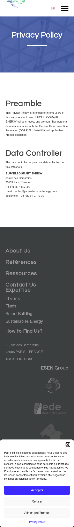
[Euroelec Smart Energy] (31, 8)
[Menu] (62, 8)
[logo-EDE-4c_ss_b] (51, 408)
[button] (68, 445)
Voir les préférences (37, 512)
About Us (18, 251)
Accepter (37, 490)
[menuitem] (53, 8)
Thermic (13, 298)
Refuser (37, 501)
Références (21, 262)
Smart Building (19, 313)
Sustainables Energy (24, 321)
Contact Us (21, 285)
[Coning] (51, 437)
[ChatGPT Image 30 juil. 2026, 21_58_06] (51, 385)
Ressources (21, 273)
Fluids (11, 306)
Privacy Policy (37, 521)
